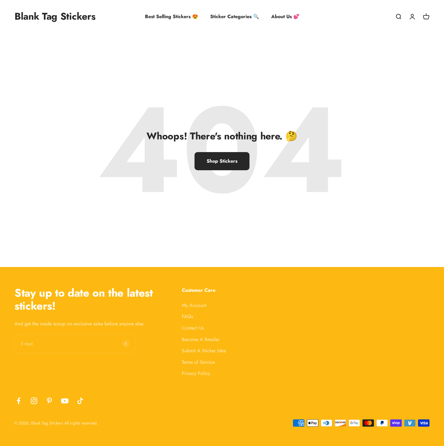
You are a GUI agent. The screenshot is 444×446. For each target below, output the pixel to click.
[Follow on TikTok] (80, 401)
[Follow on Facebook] (18, 401)
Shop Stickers (222, 161)
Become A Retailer (201, 339)
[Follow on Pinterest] (49, 401)
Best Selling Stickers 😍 (171, 16)
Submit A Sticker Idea (204, 350)
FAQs (187, 316)
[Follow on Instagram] (34, 401)
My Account (194, 305)
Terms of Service (198, 362)
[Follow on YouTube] (65, 401)
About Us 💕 (285, 16)
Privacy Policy (196, 373)
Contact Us (193, 327)
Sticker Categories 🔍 (234, 16)
